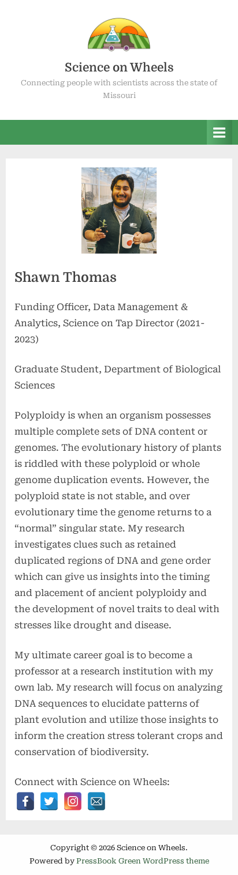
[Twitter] (49, 801)
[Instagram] (73, 801)
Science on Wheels (119, 67)
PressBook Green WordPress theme (142, 861)
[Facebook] (25, 801)
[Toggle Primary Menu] (219, 132)
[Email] (96, 801)
